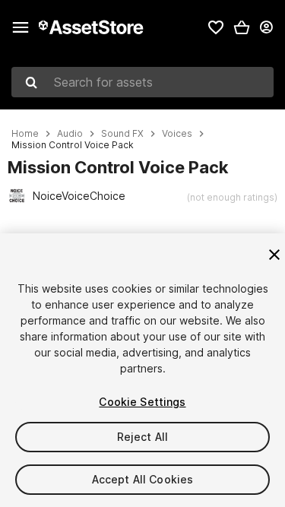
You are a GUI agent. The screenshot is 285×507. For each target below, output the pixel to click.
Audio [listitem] (70, 133)
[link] (216, 27)
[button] (242, 27)
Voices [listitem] (177, 133)
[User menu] (266, 27)
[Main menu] (20, 27)
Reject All (142, 436)
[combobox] (142, 82)
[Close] (274, 254)
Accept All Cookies (143, 479)
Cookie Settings (142, 401)
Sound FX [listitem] (122, 133)
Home (25, 133)
